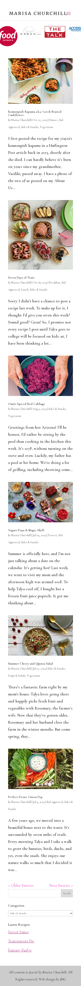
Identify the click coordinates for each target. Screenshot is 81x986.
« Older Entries (21, 885)
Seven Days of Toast (21, 277)
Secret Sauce (18, 931)
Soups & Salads (16, 675)
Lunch (24, 289)
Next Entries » (61, 885)
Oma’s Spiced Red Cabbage (26, 404)
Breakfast (54, 282)
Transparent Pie (21, 941)
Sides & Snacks (29, 127)
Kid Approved (55, 802)
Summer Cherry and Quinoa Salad (30, 663)
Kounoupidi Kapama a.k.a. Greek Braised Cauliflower (34, 113)
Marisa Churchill (21, 120)
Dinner (53, 120)
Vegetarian (46, 127)
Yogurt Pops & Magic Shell (26, 530)
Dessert (52, 535)
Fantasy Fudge (20, 950)
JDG (63, 979)
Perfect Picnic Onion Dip (25, 797)
